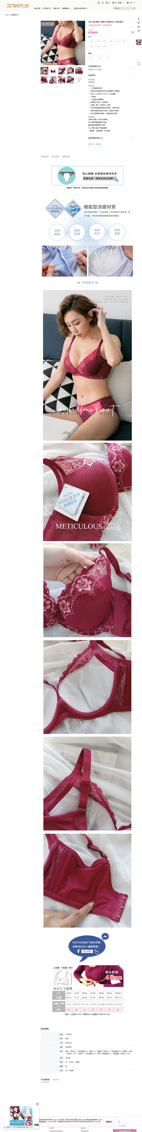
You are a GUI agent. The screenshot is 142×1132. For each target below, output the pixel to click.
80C (91, 46)
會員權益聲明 (85, 1131)
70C (117, 41)
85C (98, 46)
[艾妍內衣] (18, 5)
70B (91, 41)
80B (104, 41)
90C (104, 46)
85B (111, 41)
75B (98, 41)
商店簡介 (52, 1128)
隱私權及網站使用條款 (56, 1131)
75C (124, 41)
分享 (92, 144)
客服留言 (83, 1128)
